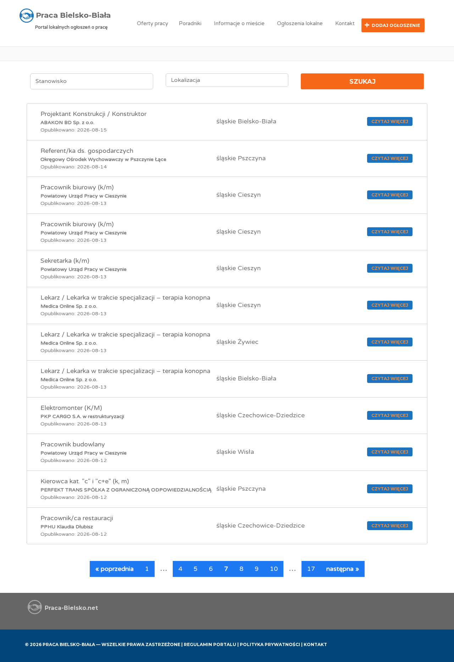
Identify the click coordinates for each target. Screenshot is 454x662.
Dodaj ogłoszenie (396, 25)
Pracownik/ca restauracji (76, 518)
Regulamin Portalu (210, 644)
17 (311, 569)
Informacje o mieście (239, 23)
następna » (342, 569)
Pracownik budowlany (72, 444)
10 (274, 569)
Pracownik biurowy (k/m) (77, 187)
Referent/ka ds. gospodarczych (86, 151)
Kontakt (345, 23)
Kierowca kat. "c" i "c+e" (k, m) (84, 481)
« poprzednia (114, 569)
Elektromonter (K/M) (71, 408)
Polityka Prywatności (270, 644)
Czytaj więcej (389, 121)
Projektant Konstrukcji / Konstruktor (93, 114)
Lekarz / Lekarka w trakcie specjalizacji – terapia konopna (125, 297)
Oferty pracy (152, 23)
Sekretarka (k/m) (64, 261)
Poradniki (190, 23)
